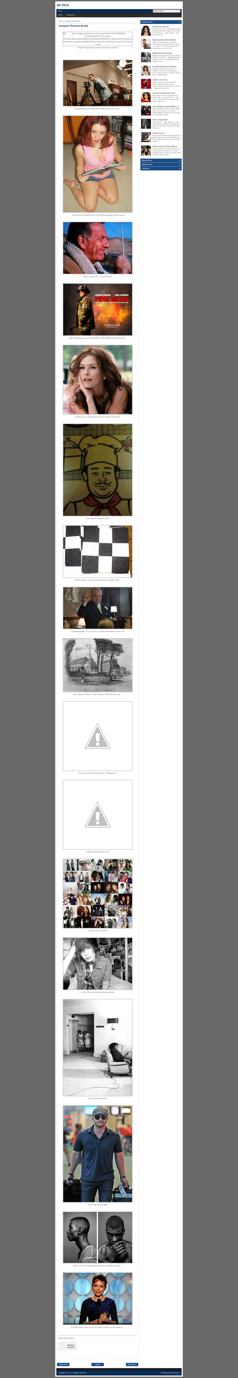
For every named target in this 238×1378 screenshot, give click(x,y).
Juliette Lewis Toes (159, 80)
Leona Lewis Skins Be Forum (163, 93)
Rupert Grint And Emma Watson (164, 146)
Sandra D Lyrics (158, 133)
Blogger (177, 1373)
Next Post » (132, 1364)
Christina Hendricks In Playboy (164, 67)
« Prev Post (63, 1364)
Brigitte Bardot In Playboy (162, 53)
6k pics (63, 5)
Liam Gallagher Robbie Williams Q (165, 107)
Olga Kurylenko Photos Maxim (164, 40)
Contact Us (70, 15)
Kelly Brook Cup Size (160, 27)
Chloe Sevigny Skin (159, 120)
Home (60, 11)
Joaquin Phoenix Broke (73, 25)
